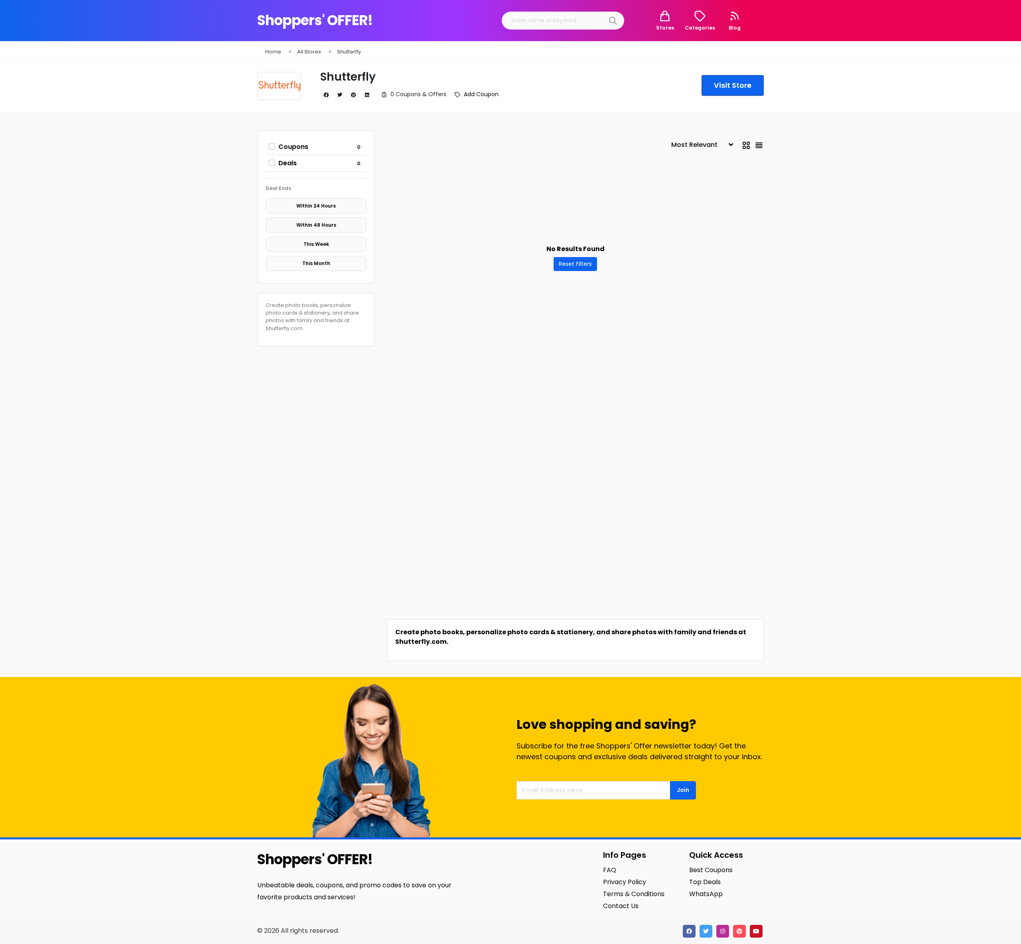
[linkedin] (367, 95)
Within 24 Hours (316, 205)
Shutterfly (349, 51)
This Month (316, 263)
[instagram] (722, 931)
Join (683, 790)
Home (273, 51)
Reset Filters (575, 264)
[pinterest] (353, 95)
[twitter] (340, 95)
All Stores (309, 51)
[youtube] (756, 931)
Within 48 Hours (316, 225)
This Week (316, 244)
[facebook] (326, 95)
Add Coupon (481, 94)
